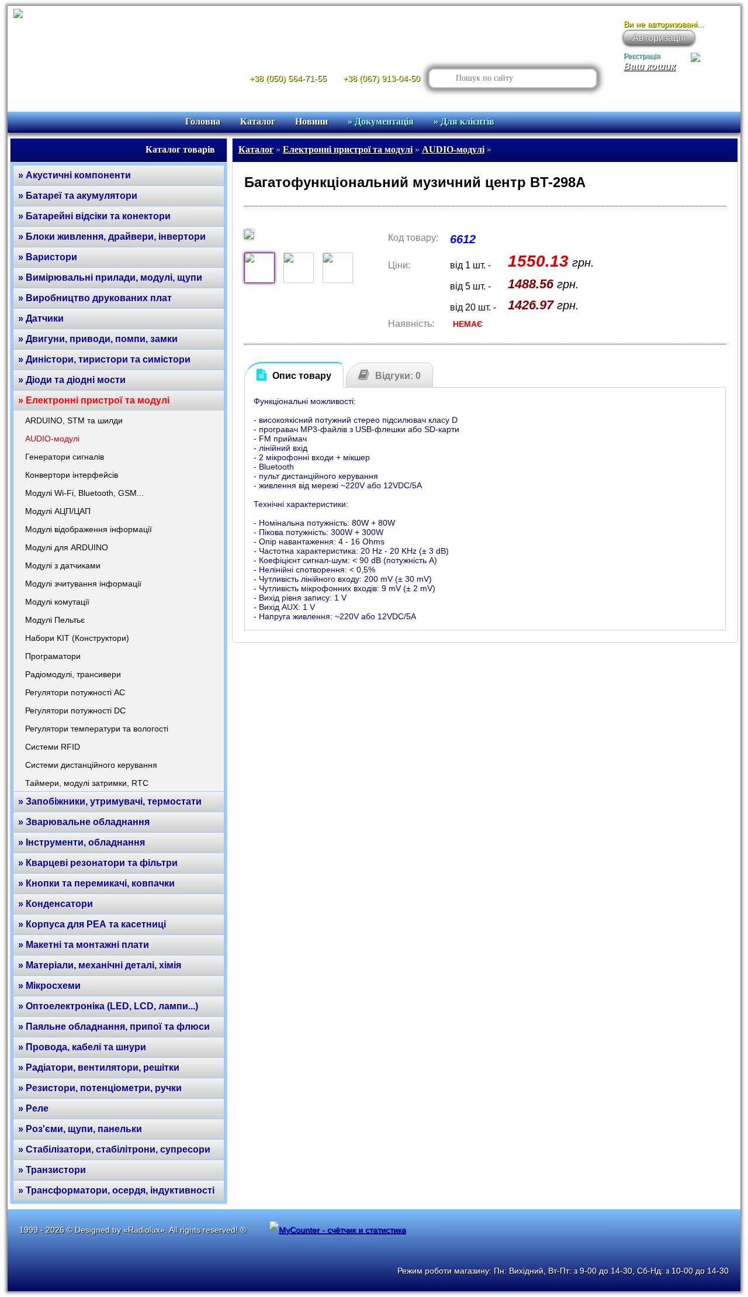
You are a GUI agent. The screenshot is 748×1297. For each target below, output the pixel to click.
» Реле (33, 1108)
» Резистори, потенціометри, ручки (100, 1088)
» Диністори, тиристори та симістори (104, 359)
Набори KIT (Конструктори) (77, 638)
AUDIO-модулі (52, 438)
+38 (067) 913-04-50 (381, 78)
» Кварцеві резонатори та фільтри (98, 863)
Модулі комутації (57, 601)
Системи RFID (52, 746)
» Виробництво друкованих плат (95, 298)
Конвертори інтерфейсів (71, 475)
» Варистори (47, 257)
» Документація (381, 121)
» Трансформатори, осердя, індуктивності (116, 1190)
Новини (311, 121)
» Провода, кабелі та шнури (82, 1047)
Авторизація (659, 38)
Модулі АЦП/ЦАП (58, 511)
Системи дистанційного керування (91, 765)
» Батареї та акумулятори (77, 196)
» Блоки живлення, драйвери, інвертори (112, 237)
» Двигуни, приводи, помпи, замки (98, 339)
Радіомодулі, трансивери (73, 674)
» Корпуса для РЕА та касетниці (92, 924)
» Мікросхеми (49, 986)
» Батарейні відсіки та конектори (94, 216)
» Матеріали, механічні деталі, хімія (99, 965)
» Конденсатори (55, 904)
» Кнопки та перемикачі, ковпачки (96, 883)
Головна (202, 121)
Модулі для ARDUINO (66, 547)
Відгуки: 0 (398, 376)
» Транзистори (52, 1170)
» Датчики (41, 318)
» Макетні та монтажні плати (83, 945)
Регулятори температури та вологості (96, 728)
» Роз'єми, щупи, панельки (80, 1129)
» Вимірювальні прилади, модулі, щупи (110, 277)
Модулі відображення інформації (88, 529)
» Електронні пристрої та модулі (93, 400)
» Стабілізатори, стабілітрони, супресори (114, 1149)
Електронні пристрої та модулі (348, 149)
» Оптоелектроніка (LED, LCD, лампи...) (108, 1006)
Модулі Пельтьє (55, 620)
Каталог (257, 121)
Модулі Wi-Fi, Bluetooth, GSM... (84, 493)
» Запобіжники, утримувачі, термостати (110, 801)
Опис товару (301, 376)
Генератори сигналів (64, 456)
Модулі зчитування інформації (83, 583)
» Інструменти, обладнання (81, 842)
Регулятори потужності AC (75, 692)
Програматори (53, 656)
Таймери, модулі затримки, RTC (86, 783)
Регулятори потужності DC (75, 710)
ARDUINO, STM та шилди (74, 420)
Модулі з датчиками (63, 565)
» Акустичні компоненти (74, 175)
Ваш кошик (650, 66)
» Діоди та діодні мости (72, 380)
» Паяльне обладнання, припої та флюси (114, 1027)
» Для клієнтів (464, 121)
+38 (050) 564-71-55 (288, 78)
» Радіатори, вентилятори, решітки (98, 1067)
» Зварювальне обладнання (84, 822)
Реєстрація (642, 56)
